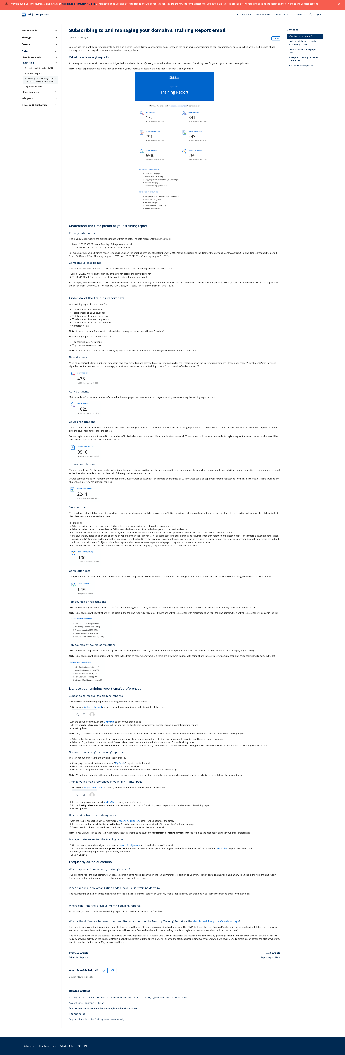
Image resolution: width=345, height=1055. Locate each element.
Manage (26, 37)
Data (25, 51)
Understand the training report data (303, 51)
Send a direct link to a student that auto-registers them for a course (103, 1008)
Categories (298, 14)
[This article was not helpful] (112, 970)
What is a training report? (300, 36)
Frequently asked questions (302, 65)
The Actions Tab (77, 1013)
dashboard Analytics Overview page (216, 921)
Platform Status (244, 14)
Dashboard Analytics (34, 57)
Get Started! (29, 30)
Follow (276, 38)
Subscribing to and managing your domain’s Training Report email (40, 80)
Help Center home (47, 1046)
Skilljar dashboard (93, 707)
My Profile (109, 721)
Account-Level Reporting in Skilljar (86, 1002)
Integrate (27, 98)
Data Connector (31, 92)
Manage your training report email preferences (304, 59)
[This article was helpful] (104, 970)
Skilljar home (29, 1046)
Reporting (28, 62)
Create (26, 44)
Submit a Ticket (282, 14)
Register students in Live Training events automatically (97, 1019)
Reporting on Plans (270, 957)
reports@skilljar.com (129, 820)
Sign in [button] (318, 14)
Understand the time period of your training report (303, 43)
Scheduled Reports (78, 957)
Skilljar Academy (263, 14)
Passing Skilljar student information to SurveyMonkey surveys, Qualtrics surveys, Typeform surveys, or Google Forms (128, 997)
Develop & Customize (35, 105)
